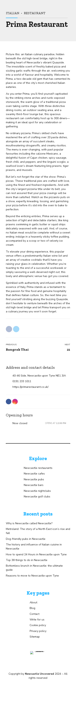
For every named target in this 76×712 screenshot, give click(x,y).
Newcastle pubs (34, 479)
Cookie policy (38, 625)
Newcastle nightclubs (37, 491)
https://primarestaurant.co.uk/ (30, 387)
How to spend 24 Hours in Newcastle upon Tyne (36, 554)
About (33, 602)
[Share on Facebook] (9, 329)
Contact (34, 614)
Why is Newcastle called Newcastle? (29, 523)
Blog (32, 608)
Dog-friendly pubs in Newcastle (25, 539)
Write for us (37, 619)
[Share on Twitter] (16, 329)
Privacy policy (38, 631)
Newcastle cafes (34, 473)
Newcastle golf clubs (37, 496)
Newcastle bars (33, 485)
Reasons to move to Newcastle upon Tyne (32, 575)
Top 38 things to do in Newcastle (26, 560)
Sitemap (35, 637)
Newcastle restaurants (38, 468)
